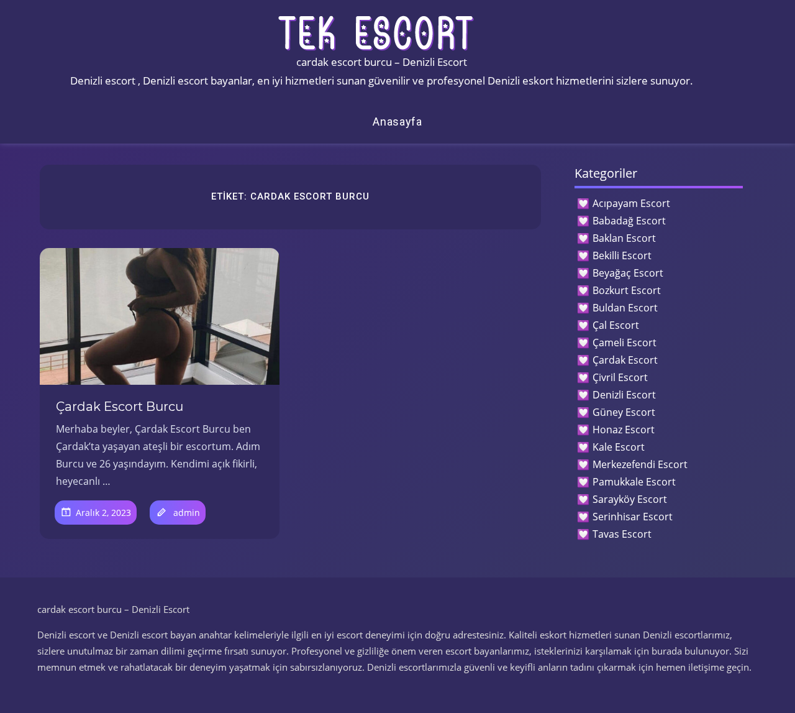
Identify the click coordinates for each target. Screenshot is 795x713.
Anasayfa (397, 121)
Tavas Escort (622, 534)
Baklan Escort (624, 238)
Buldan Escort (625, 308)
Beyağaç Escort (628, 273)
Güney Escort (624, 412)
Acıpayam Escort (631, 203)
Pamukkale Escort (634, 482)
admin (186, 512)
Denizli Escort (624, 395)
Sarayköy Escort (630, 499)
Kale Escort (619, 447)
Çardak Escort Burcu (119, 406)
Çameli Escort (624, 342)
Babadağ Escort (629, 221)
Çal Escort (616, 325)
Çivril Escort (620, 377)
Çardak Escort (625, 360)
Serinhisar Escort (633, 516)
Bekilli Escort (622, 255)
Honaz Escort (624, 429)
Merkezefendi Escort (640, 464)
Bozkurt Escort (627, 290)
